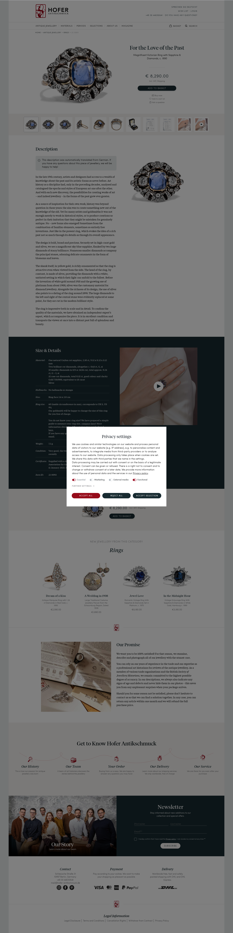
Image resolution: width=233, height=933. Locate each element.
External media (121, 480)
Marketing (99, 480)
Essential (81, 480)
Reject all (116, 496)
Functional (142, 480)
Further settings (82, 486)
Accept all (86, 496)
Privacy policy (140, 473)
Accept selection (147, 496)
